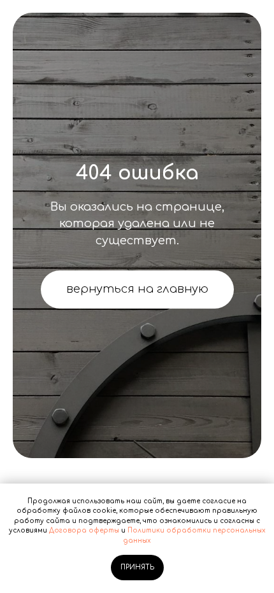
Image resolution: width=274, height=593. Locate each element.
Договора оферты (84, 530)
